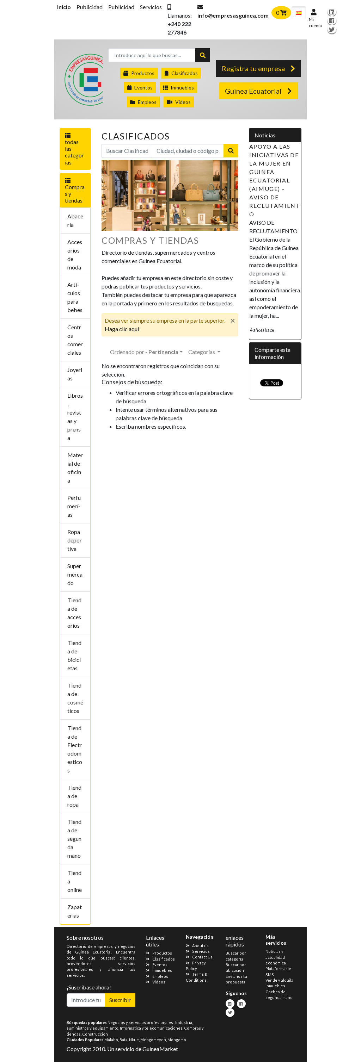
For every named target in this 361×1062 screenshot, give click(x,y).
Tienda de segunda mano (74, 838)
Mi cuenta (315, 22)
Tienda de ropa (74, 796)
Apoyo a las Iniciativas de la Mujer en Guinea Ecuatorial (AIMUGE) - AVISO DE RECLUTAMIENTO (274, 180)
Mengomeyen (153, 1039)
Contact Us (202, 957)
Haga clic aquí (122, 328)
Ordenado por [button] (144, 351)
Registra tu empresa (253, 68)
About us (200, 945)
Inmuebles (182, 88)
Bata (124, 1039)
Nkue (134, 1039)
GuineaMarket (160, 1048)
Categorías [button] (202, 351)
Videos (183, 102)
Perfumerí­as (74, 506)
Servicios (151, 7)
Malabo (111, 1039)
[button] (180, 19)
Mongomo (176, 1039)
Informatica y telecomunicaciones (151, 1028)
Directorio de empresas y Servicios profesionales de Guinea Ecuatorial (83, 81)
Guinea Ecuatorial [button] (253, 91)
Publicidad (90, 7)
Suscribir (120, 999)
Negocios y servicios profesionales (141, 1022)
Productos (142, 73)
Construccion (95, 1034)
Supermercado (74, 574)
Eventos (143, 88)
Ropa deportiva (74, 540)
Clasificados (184, 73)
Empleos (147, 102)
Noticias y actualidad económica (275, 957)
